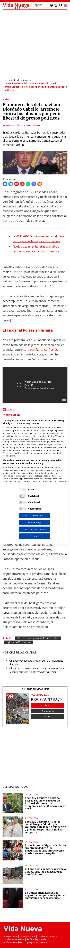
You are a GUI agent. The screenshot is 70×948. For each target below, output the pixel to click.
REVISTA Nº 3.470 (46, 699)
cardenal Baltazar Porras (40, 349)
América (27, 80)
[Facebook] (5, 184)
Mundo (16, 80)
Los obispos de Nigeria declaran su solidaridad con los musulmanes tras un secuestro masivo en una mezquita (45, 849)
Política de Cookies (13, 942)
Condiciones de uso (47, 936)
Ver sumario (47, 711)
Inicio (7, 80)
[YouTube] (16, 184)
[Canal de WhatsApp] (28, 184)
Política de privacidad (37, 939)
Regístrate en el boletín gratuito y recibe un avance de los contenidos (36, 249)
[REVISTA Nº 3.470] (17, 708)
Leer (47, 705)
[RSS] (39, 184)
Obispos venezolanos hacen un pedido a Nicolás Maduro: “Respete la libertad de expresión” (36, 670)
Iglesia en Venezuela (19, 642)
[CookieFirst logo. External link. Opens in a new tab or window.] (9, 409)
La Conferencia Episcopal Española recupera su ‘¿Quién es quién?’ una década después (45, 895)
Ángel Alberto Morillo (30, 125)
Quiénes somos (27, 936)
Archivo (47, 716)
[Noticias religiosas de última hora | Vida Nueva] (16, 6)
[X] (10, 184)
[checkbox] (22, 489)
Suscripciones (10, 936)
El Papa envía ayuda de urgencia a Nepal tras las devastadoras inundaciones (45, 872)
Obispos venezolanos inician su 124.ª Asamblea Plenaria (36, 662)
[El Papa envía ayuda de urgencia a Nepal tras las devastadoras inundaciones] (13, 874)
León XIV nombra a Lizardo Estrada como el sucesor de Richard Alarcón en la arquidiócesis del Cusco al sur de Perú (45, 803)
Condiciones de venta (14, 939)
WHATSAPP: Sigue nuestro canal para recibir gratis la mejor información (38, 238)
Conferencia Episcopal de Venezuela (37, 638)
